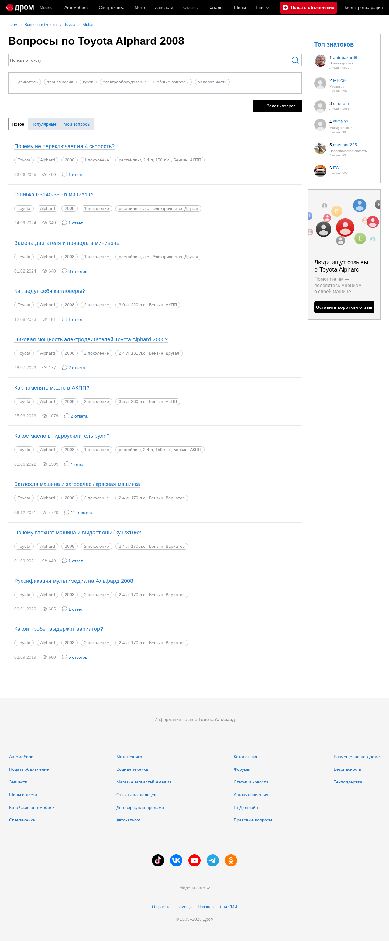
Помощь (184, 907)
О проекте (161, 907)
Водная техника (132, 769)
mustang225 (345, 144)
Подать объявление (29, 769)
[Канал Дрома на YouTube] (194, 860)
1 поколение (96, 160)
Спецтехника (22, 820)
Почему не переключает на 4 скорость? (64, 146)
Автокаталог (128, 820)
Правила (206, 907)
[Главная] (20, 7)
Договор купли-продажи (140, 807)
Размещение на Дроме (357, 756)
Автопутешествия (251, 794)
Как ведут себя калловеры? (49, 291)
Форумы (242, 769)
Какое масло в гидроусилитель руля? (62, 436)
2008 (69, 160)
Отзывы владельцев (136, 794)
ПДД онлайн (246, 807)
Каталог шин (246, 756)
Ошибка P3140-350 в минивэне (53, 195)
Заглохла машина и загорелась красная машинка (77, 484)
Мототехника (129, 756)
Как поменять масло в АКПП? (51, 388)
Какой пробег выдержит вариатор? (58, 629)
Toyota (24, 160)
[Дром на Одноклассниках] (231, 860)
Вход (363, 7)
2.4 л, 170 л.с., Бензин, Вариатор (152, 497)
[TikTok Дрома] (158, 860)
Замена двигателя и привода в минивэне (66, 243)
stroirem (341, 103)
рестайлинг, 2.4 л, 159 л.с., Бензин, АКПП (160, 449)
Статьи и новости (251, 782)
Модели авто (192, 887)
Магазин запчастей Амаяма (144, 782)
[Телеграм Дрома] (213, 860)
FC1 (337, 167)
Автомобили (76, 7)
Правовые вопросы (253, 820)
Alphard (47, 160)
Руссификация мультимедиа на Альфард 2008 (73, 581)
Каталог (216, 7)
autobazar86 (345, 57)
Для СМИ (228, 907)
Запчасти (164, 7)
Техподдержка (348, 782)
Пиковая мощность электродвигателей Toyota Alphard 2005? (91, 339)
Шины (240, 7)
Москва (46, 7)
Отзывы (190, 7)
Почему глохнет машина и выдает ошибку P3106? (77, 533)
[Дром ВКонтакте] (176, 860)
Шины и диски (23, 794)
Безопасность (347, 769)
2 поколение (96, 304)
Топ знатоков (334, 44)
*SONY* (340, 121)
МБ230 (340, 80)
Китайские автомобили (32, 807)
